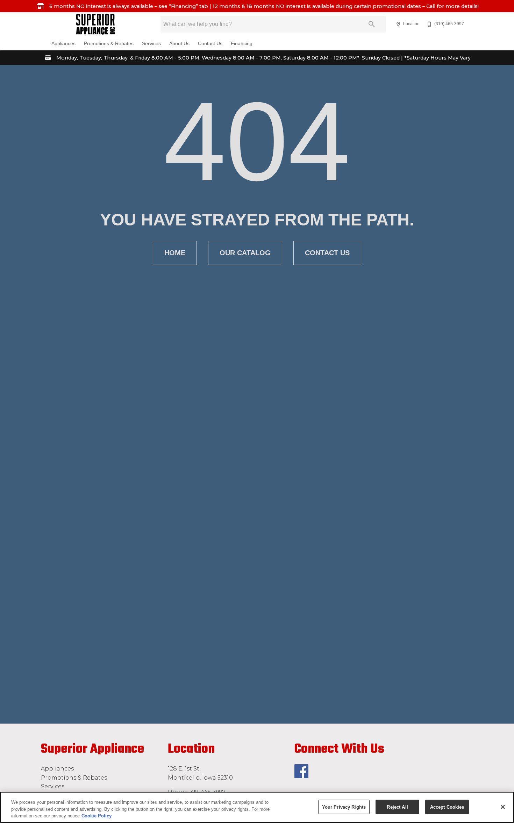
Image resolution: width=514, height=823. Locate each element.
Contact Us (210, 43)
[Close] (503, 807)
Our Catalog (245, 253)
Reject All (397, 806)
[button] (398, 24)
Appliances (63, 43)
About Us (179, 43)
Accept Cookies (447, 806)
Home (174, 253)
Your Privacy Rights (344, 806)
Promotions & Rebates (109, 43)
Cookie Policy (96, 815)
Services (151, 43)
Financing (241, 43)
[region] (257, 807)
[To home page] (95, 24)
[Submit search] (371, 24)
